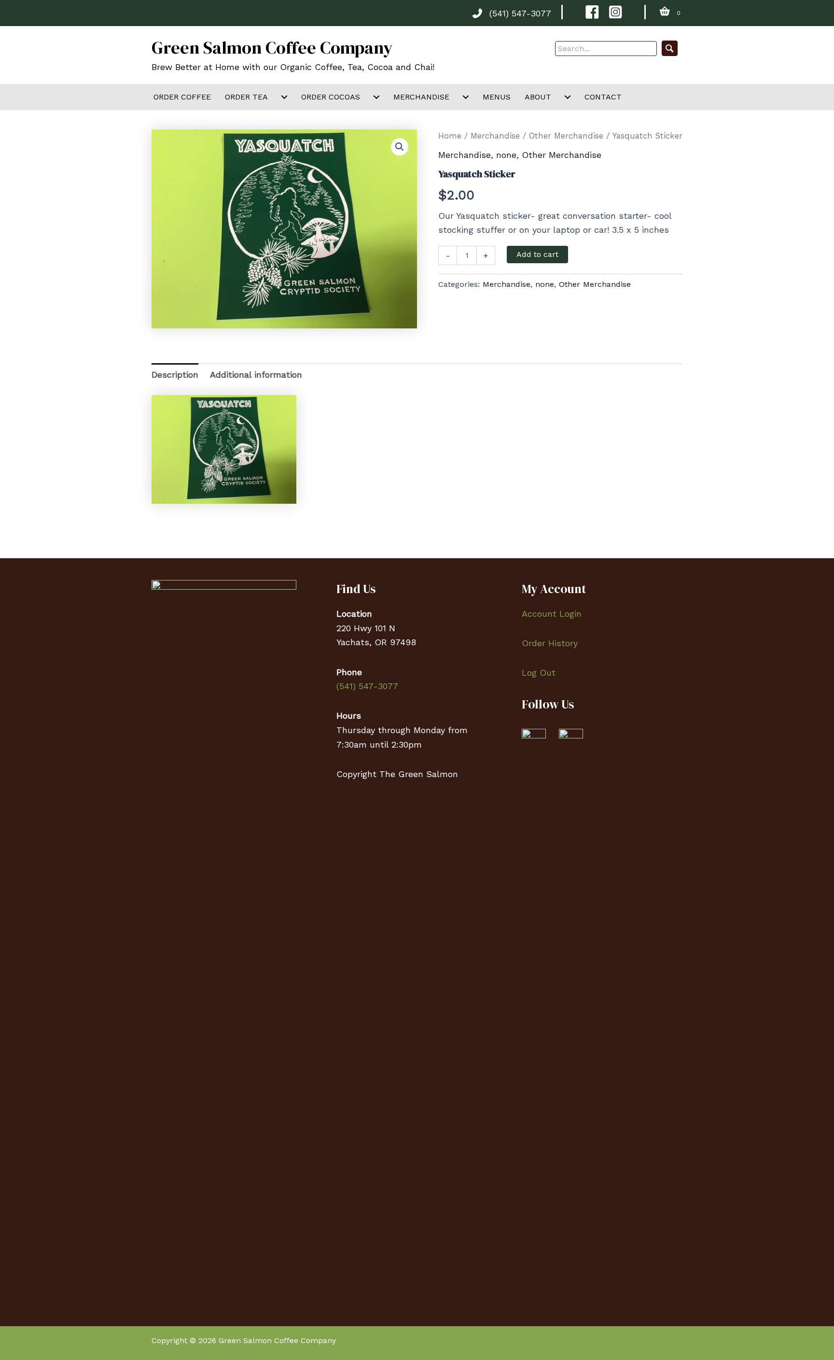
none (506, 155)
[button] (670, 49)
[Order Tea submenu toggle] (284, 97)
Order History (550, 643)
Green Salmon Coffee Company (272, 47)
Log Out (539, 672)
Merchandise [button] (421, 96)
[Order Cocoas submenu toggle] (376, 97)
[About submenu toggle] (567, 97)
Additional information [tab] (256, 374)
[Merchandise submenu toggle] (465, 97)
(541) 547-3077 (520, 13)
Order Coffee (182, 96)
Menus (497, 96)
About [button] (538, 96)
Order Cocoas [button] (330, 96)
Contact (603, 96)
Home (449, 136)
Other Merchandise (566, 136)
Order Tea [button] (246, 96)
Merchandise (495, 136)
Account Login (552, 614)
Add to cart (537, 254)
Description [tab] (175, 374)
